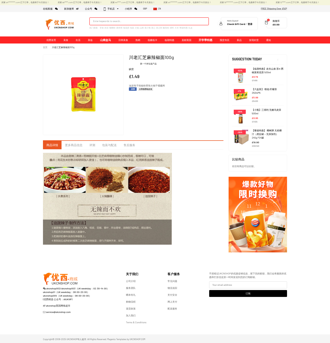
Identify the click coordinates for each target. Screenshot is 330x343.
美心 (153, 27)
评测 (92, 145)
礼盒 (190, 27)
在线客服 (49, 8)
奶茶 (106, 27)
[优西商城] (60, 24)
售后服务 (129, 145)
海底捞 (126, 27)
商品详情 (52, 145)
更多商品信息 (73, 145)
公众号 (90, 8)
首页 (45, 47)
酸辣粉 (166, 27)
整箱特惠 (183, 27)
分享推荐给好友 (145, 89)
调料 (172, 27)
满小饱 (147, 27)
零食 (102, 27)
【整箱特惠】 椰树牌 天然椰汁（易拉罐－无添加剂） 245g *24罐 (267, 134)
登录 (250, 24)
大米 (177, 27)
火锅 (137, 27)
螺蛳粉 (112, 27)
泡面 (132, 27)
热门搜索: (93, 27)
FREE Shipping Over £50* (274, 8)
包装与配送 (109, 145)
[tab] (52, 145)
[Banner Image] (258, 214)
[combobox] (144, 21)
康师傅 (119, 27)
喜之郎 (159, 27)
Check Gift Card (236, 24)
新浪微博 (70, 8)
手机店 (112, 8)
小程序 (129, 8)
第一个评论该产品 (148, 63)
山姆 (142, 27)
